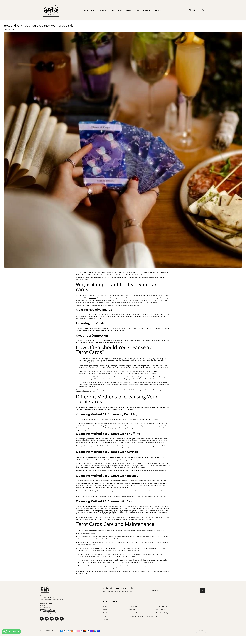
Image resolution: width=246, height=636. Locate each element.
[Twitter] (62, 619)
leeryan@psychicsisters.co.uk (53, 600)
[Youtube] (52, 619)
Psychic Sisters (53, 630)
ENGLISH (200, 631)
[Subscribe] (202, 590)
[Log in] (194, 10)
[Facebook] (42, 619)
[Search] (198, 10)
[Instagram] (47, 619)
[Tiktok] (57, 619)
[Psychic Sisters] (53, 10)
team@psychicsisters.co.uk (53, 613)
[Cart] (203, 10)
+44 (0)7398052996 (48, 598)
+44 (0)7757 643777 (49, 611)
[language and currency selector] (190, 10)
